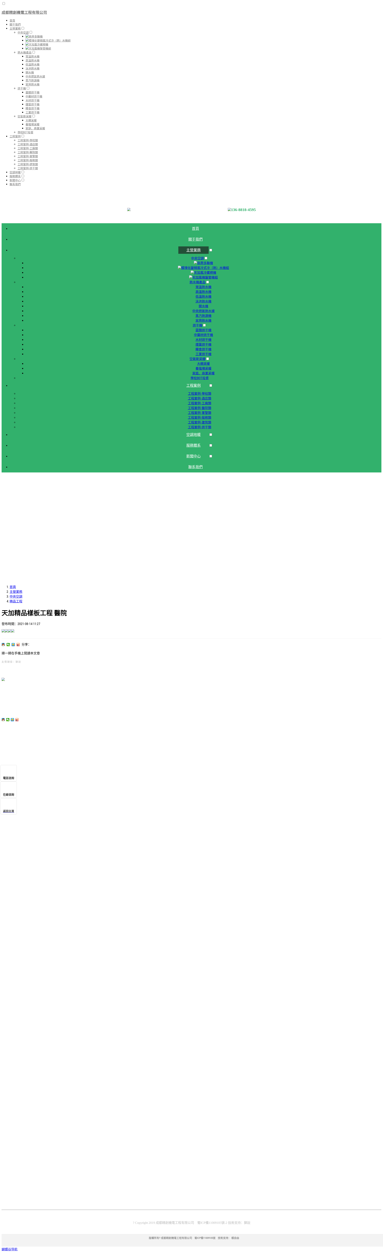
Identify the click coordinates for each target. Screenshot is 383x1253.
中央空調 (16, 596)
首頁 (13, 587)
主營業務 (16, 592)
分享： (26, 644)
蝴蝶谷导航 (10, 1249)
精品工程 (16, 601)
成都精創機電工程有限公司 (24, 12)
